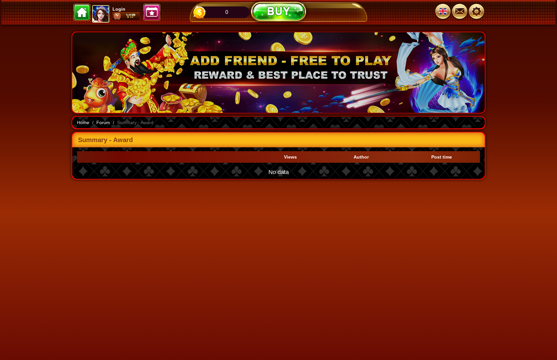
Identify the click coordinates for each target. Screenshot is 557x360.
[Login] (476, 12)
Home (83, 122)
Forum (103, 122)
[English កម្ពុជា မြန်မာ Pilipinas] (443, 12)
